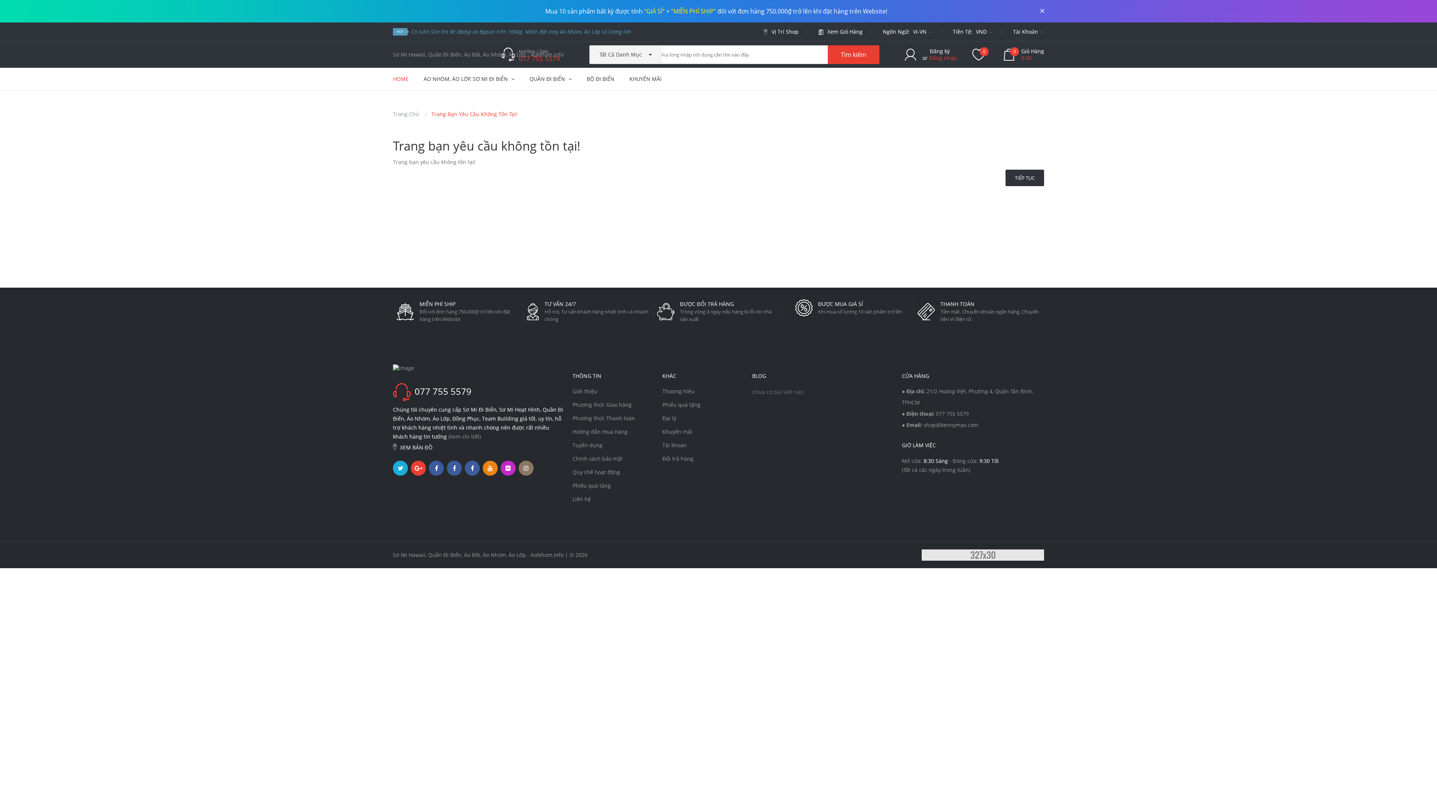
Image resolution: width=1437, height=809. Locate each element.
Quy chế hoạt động (596, 472)
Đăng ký (940, 51)
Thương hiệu (678, 391)
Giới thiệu (585, 391)
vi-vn (920, 31)
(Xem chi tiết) (464, 436)
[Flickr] (508, 468)
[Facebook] (436, 468)
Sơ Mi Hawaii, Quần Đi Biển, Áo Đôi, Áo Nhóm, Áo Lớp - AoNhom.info (478, 54)
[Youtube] (490, 468)
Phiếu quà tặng (592, 485)
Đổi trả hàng (677, 458)
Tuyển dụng (587, 445)
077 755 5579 (952, 413)
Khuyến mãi (677, 431)
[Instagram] (526, 468)
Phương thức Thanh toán (604, 418)
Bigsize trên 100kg (500, 31)
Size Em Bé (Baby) (451, 31)
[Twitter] (400, 468)
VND (982, 31)
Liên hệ (582, 499)
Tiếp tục (1025, 178)
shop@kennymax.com (951, 424)
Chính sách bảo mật (598, 458)
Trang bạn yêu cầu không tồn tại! (474, 114)
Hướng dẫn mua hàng (600, 431)
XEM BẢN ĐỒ (416, 447)
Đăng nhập (943, 57)
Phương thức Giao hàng (602, 404)
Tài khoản (674, 445)
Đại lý (669, 418)
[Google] (418, 468)
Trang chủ (406, 114)
